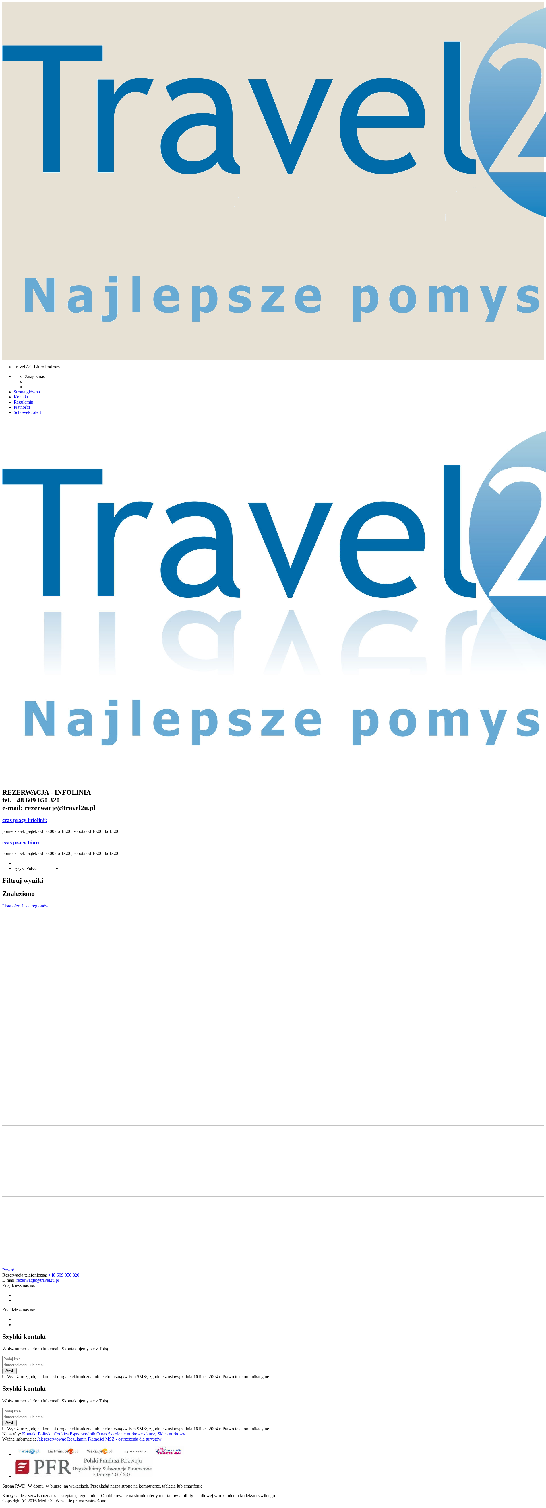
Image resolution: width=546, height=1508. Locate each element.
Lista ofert (12, 905)
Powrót (8, 1269)
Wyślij (10, 1371)
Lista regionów (35, 905)
